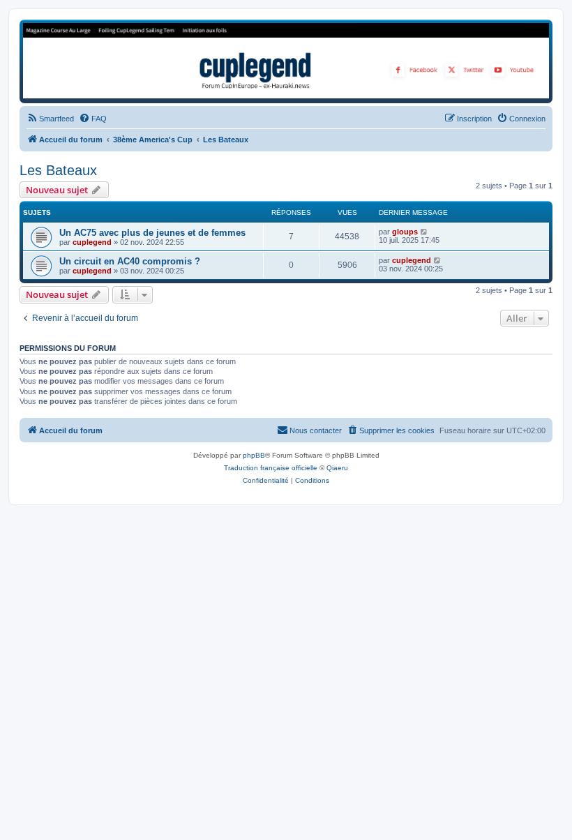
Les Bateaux (58, 170)
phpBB (254, 455)
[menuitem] (50, 118)
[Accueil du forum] (286, 60)
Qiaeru (337, 468)
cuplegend (92, 242)
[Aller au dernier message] (424, 231)
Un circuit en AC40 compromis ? (129, 261)
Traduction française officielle (270, 468)
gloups (405, 231)
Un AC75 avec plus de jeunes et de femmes (152, 232)
